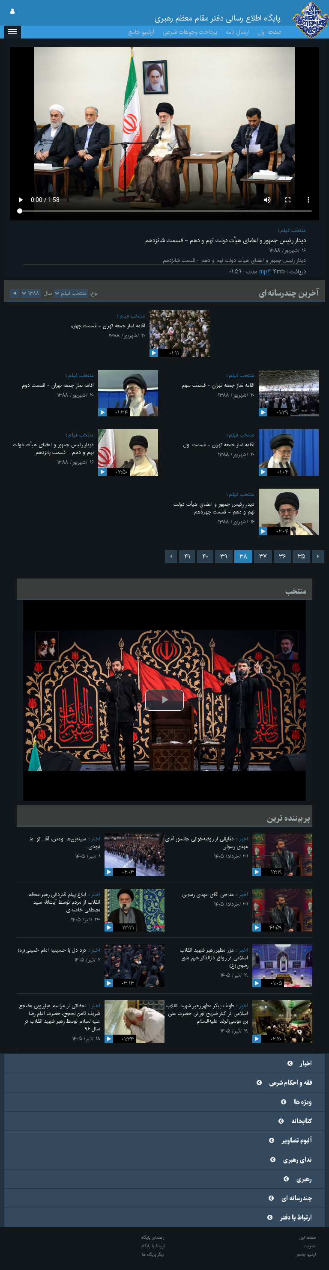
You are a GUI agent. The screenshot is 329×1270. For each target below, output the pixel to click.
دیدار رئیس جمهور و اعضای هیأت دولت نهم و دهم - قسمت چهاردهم (213, 508)
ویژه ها (303, 1102)
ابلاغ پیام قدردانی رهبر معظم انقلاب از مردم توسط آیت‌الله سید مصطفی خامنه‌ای (64, 902)
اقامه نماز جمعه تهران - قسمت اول (218, 445)
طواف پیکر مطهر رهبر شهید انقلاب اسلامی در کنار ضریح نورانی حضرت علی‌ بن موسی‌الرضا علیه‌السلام (207, 1013)
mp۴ (265, 272)
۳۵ (301, 557)
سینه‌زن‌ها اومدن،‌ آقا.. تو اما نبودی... (65, 843)
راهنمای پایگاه (152, 1237)
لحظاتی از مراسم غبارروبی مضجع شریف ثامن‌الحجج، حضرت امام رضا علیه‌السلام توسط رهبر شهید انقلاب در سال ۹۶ (59, 1017)
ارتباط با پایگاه (152, 1246)
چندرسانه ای (296, 1198)
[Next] (171, 556)
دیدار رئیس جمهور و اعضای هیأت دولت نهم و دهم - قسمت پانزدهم (53, 449)
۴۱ (187, 557)
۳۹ (223, 557)
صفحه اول (269, 32)
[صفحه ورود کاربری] (12, 11)
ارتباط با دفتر (296, 1218)
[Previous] (318, 556)
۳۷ (263, 557)
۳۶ (282, 557)
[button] (12, 32)
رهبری (304, 1179)
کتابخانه (301, 1121)
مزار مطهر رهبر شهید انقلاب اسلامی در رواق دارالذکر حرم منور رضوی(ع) (214, 958)
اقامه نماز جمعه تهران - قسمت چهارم (107, 326)
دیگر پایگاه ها (153, 1254)
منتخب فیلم (293, 230)
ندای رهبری (297, 1160)
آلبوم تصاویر (297, 1140)
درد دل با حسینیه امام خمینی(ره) (52, 950)
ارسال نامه (237, 32)
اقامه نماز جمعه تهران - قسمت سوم (218, 385)
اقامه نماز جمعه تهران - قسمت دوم (58, 385)
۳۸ (243, 557)
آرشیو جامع (141, 32)
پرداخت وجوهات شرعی (190, 32)
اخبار (243, 839)
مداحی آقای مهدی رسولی (208, 894)
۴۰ (205, 557)
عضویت (310, 1246)
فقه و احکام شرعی (290, 1083)
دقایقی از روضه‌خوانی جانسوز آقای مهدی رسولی (206, 843)
